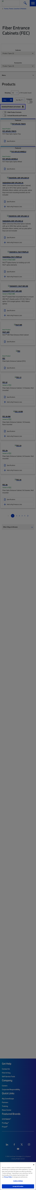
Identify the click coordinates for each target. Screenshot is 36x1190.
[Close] (34, 1165)
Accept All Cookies (18, 1186)
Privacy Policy (8, 1177)
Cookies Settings (18, 1181)
